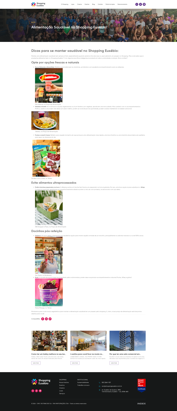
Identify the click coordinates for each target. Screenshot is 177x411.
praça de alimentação (123, 311)
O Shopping (64, 4)
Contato (100, 4)
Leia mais (36, 363)
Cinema (79, 4)
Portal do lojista (110, 4)
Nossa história (64, 382)
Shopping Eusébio (57, 58)
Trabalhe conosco (83, 385)
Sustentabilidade (83, 382)
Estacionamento (122, 4)
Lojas (72, 4)
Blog (93, 4)
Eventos (87, 4)
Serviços (62, 393)
